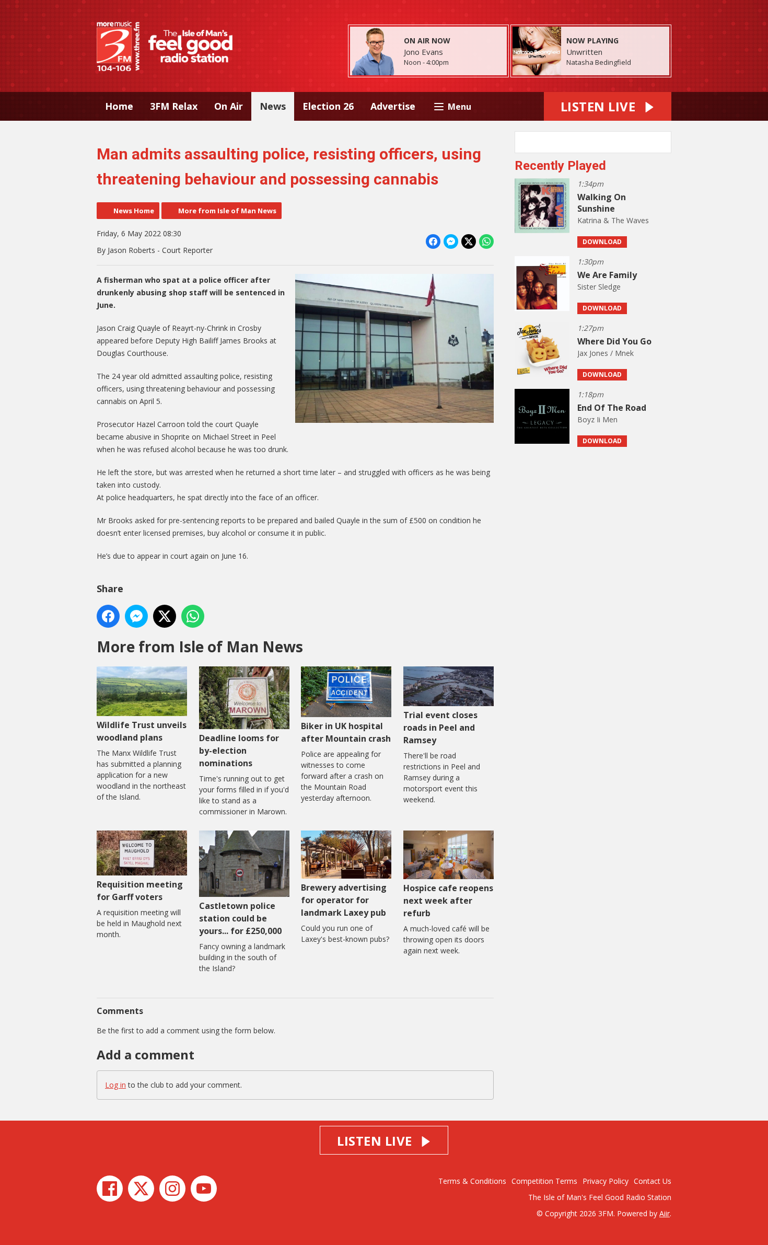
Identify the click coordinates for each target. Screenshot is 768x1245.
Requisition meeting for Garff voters (140, 891)
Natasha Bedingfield (598, 62)
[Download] (644, 63)
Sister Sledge (599, 287)
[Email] (461, 63)
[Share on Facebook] (433, 241)
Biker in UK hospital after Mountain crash (346, 732)
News (273, 106)
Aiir (664, 1213)
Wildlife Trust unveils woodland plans (142, 731)
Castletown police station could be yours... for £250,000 (240, 918)
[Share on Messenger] (451, 241)
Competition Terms (544, 1181)
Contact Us (652, 1181)
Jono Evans (423, 51)
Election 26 (328, 106)
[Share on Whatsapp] (486, 241)
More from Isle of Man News (227, 210)
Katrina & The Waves (613, 220)
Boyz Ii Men (597, 419)
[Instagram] (172, 1188)
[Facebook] (110, 1188)
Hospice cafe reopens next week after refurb (448, 900)
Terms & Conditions (472, 1181)
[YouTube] (204, 1188)
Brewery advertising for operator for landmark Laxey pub (344, 900)
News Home (133, 210)
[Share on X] (468, 241)
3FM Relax (173, 106)
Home (119, 106)
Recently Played (560, 165)
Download (602, 241)
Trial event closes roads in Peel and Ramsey (440, 727)
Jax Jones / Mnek (605, 353)
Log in (115, 1085)
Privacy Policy (606, 1181)
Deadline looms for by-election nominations (239, 750)
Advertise (392, 106)
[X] (141, 1188)
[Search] (662, 142)
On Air (228, 106)
